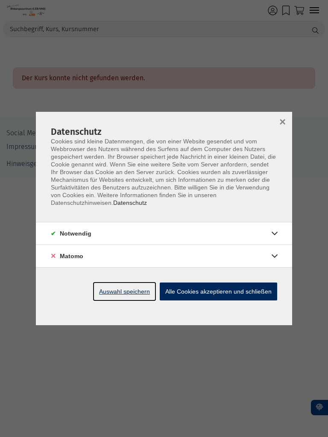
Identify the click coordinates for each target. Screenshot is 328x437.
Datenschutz (130, 202)
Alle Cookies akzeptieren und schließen (218, 291)
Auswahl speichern (124, 291)
